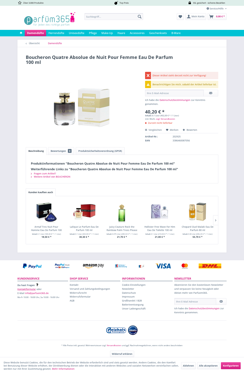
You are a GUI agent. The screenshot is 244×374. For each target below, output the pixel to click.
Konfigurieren (231, 365)
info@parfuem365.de (37, 293)
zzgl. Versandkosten (165, 118)
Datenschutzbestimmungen (175, 100)
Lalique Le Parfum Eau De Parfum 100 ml (84, 228)
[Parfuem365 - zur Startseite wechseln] (49, 20)
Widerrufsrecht (78, 292)
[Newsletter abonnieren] (221, 301)
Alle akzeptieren (208, 365)
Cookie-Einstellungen (134, 284)
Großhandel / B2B (132, 300)
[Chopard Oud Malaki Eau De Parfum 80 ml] (197, 212)
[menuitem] (113, 16)
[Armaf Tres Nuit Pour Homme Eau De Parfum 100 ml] (46, 212)
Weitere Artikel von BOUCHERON (51, 176)
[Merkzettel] (180, 16)
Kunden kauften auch (40, 192)
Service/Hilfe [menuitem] (216, 8)
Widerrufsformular (80, 296)
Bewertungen (60, 150)
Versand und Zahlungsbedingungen (90, 288)
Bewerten (191, 129)
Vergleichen (155, 129)
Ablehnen (188, 365)
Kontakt (74, 284)
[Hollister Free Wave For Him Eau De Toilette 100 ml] (159, 212)
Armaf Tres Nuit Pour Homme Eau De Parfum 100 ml (46, 228)
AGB (72, 300)
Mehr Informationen (63, 368)
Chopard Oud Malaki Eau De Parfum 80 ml (197, 228)
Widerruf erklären (122, 353)
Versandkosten (114, 345)
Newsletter (128, 288)
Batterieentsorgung (133, 304)
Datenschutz (129, 292)
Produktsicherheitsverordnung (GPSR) (100, 150)
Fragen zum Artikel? (44, 173)
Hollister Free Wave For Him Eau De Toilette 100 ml (159, 228)
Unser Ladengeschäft (134, 308)
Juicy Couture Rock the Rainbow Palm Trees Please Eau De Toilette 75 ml (122, 228)
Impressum (128, 296)
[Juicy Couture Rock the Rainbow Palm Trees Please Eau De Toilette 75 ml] (122, 212)
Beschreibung (36, 150)
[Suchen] (139, 16)
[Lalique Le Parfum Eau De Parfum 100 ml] (84, 212)
